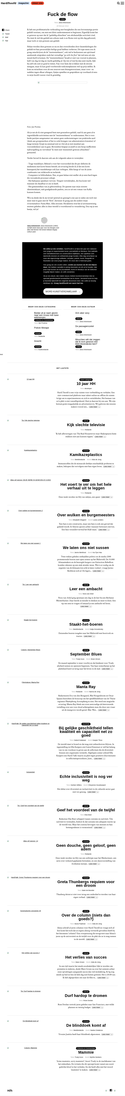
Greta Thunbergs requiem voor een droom (86, 884)
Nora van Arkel (88, 594)
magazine (23, 3)
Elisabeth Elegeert (79, 520)
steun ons (37, 3)
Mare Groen (80, 962)
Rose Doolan (88, 1000)
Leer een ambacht (85, 589)
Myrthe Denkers (95, 1057)
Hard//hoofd (8, 3)
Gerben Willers (76, 785)
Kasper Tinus (97, 740)
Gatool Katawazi (80, 740)
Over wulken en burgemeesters (86, 515)
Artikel (62, 19)
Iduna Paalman (80, 924)
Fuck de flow (62, 14)
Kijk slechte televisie (86, 425)
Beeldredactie (80, 459)
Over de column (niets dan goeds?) (86, 917)
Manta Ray (86, 687)
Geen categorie (86, 380)
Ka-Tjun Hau (97, 552)
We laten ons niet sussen (86, 548)
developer (88, 388)
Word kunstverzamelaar (61, 291)
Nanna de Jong (94, 692)
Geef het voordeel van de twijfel (86, 810)
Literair (85, 421)
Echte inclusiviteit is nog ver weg (86, 778)
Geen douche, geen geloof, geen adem (86, 847)
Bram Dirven (95, 659)
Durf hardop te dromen (86, 995)
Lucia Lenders (98, 520)
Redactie (88, 430)
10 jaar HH (86, 383)
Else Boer (88, 815)
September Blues (86, 654)
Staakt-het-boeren (86, 624)
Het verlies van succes (86, 957)
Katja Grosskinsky (96, 629)
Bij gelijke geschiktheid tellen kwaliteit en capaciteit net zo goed (86, 731)
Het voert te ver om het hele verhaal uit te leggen (85, 486)
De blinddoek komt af (86, 1025)
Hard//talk (85, 724)
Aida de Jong (96, 459)
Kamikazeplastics (86, 455)
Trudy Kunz (80, 659)
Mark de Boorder (88, 890)
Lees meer (93, 407)
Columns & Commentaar (86, 1048)
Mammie (86, 1052)
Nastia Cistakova (96, 1030)
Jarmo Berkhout (80, 552)
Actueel (86, 451)
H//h (9, 1090)
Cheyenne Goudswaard (97, 785)
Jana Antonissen (65, 23)
